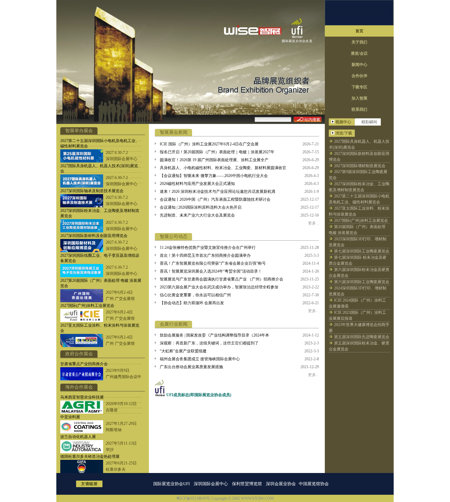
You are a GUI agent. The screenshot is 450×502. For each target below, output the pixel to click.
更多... (313, 223)
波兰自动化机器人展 (78, 436)
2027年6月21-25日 (121, 463)
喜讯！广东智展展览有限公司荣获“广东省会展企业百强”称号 (213, 263)
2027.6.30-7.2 (117, 152)
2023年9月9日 (117, 370)
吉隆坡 (112, 410)
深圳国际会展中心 (121, 159)
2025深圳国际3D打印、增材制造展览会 (357, 242)
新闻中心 (359, 64)
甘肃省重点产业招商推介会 (84, 364)
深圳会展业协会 (281, 483)
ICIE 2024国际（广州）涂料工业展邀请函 (357, 303)
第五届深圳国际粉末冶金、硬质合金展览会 (359, 346)
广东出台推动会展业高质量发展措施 (191, 367)
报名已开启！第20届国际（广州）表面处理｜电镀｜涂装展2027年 (217, 152)
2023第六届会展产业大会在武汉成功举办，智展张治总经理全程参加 (219, 287)
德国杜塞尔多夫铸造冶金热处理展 (90, 456)
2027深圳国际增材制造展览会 (359, 165)
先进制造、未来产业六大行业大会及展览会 (197, 215)
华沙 (110, 449)
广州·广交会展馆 (120, 298)
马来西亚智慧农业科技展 (82, 397)
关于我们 (359, 42)
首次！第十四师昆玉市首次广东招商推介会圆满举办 (205, 255)
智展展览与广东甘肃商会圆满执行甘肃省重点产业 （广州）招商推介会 (221, 279)
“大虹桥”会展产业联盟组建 (183, 351)
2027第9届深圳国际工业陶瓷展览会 (358, 174)
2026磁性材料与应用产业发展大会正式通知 (197, 183)
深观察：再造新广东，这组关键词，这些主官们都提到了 (209, 343)
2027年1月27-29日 (121, 423)
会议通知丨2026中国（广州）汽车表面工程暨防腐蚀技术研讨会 (215, 199)
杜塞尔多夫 (116, 469)
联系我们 (359, 109)
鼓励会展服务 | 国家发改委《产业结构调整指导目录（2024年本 (214, 335)
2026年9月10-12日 (121, 403)
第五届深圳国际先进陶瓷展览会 (361, 337)
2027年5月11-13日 (121, 443)
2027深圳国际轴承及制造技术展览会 (92, 191)
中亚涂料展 (70, 417)
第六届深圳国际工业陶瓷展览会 (361, 282)
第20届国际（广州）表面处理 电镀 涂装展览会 (357, 229)
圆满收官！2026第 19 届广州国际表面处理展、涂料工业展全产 (214, 160)
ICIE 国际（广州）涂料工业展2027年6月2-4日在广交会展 (209, 144)
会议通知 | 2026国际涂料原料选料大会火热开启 (200, 207)
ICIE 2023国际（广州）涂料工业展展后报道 (357, 315)
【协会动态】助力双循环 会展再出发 (192, 303)
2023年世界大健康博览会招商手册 (359, 327)
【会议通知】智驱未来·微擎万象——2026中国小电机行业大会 (214, 175)
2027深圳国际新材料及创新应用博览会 (93, 235)
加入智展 (359, 98)
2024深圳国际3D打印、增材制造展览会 (357, 291)
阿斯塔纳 (114, 430)
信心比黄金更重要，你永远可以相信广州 (195, 295)
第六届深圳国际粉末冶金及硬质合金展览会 (359, 272)
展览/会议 (359, 53)
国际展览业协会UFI (171, 483)
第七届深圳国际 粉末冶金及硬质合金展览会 (357, 260)
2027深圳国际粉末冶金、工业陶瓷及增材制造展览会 (359, 187)
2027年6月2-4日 (119, 292)
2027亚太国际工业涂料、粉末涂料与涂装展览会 (359, 211)
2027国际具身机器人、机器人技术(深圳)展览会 (359, 144)
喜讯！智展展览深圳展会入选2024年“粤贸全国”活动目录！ (211, 271)
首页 (359, 31)
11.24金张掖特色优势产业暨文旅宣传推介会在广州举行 (208, 247)
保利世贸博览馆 (247, 483)
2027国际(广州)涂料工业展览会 (87, 305)
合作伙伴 (359, 76)
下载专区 (359, 87)
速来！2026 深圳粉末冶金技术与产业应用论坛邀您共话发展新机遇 (217, 191)
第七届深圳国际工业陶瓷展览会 (361, 251)
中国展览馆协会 (314, 483)
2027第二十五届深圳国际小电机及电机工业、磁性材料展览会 (359, 199)
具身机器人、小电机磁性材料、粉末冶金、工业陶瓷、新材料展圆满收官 (223, 167)
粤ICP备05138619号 (193, 498)
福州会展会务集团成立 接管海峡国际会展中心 (200, 359)
